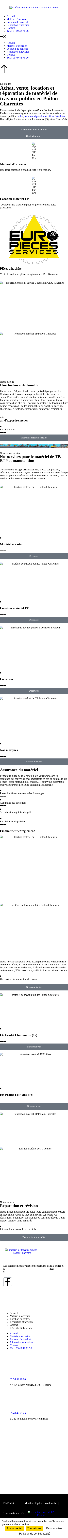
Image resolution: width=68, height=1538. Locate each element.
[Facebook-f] (7, 1281)
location (29, 116)
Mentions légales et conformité (40, 1503)
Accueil (11, 16)
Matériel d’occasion (17, 19)
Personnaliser (54, 1528)
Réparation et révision (18, 25)
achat (20, 116)
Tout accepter (14, 1528)
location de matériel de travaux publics (27, 1268)
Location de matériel (17, 22)
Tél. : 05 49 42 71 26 (18, 30)
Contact (11, 28)
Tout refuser (34, 1528)
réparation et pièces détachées (49, 116)
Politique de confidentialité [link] (34, 1533)
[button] (34, 37)
